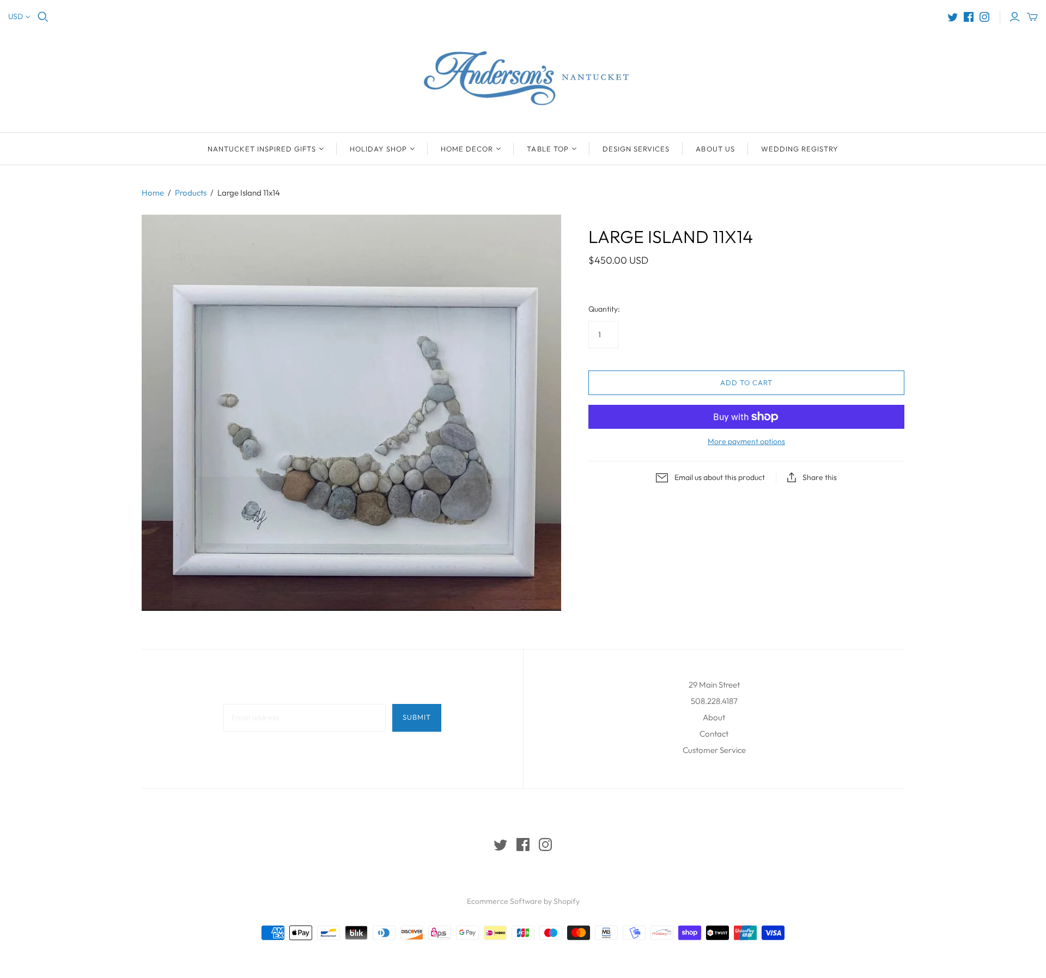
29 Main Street (714, 684)
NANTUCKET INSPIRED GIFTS (262, 148)
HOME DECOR (467, 148)
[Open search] (43, 16)
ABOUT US (715, 148)
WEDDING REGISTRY (800, 148)
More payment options (746, 441)
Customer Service (714, 750)
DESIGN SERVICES (636, 148)
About (714, 717)
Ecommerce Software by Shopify (523, 901)
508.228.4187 (714, 701)
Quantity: (604, 309)
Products (190, 192)
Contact (714, 733)
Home (153, 192)
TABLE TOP (547, 148)
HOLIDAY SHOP (378, 148)
